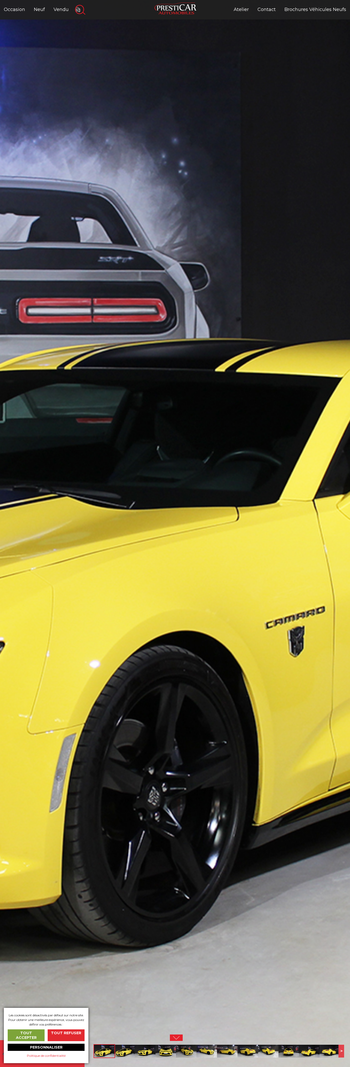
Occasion (14, 9)
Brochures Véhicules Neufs (315, 9)
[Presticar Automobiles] (175, 8)
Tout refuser (66, 1033)
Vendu (61, 9)
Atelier (241, 9)
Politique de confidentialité (46, 1056)
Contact (267, 9)
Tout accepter (26, 1035)
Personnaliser (46, 1047)
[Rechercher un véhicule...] (80, 10)
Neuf (39, 9)
